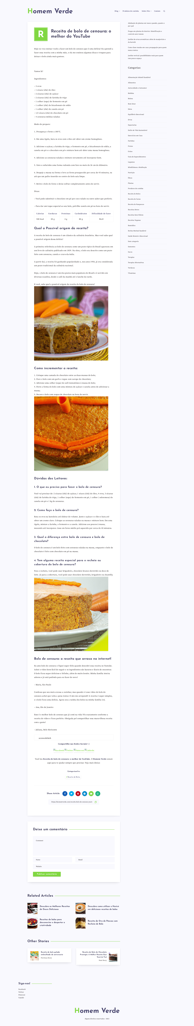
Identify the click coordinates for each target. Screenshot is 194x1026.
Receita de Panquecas (136, 204)
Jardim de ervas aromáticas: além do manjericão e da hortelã (147, 40)
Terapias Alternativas (136, 263)
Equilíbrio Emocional (136, 114)
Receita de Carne (134, 199)
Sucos (130, 252)
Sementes (131, 247)
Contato (157, 11)
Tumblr (21, 998)
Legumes (131, 162)
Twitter (21, 992)
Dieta (130, 109)
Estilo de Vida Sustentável (137, 130)
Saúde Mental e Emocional (138, 236)
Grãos (130, 151)
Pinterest (21, 995)
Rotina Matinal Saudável (137, 231)
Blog (116, 11)
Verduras (131, 268)
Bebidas (131, 93)
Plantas (130, 183)
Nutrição (131, 173)
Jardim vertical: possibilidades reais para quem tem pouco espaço (145, 57)
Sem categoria (133, 241)
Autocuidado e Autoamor (137, 88)
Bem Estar (132, 104)
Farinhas (131, 141)
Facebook (22, 989)
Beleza (130, 99)
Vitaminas (132, 273)
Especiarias (132, 125)
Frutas (130, 146)
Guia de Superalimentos (137, 157)
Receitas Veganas (134, 220)
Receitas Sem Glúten (135, 215)
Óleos (130, 178)
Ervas (130, 120)
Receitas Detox (133, 210)
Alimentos (132, 83)
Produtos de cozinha (131, 11)
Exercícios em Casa (135, 136)
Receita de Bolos (74, 777)
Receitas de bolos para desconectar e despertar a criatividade (52, 923)
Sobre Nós (146, 11)
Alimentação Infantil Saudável (139, 77)
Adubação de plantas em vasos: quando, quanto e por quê (146, 24)
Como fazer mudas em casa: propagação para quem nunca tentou (147, 48)
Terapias (131, 257)
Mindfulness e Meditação (137, 167)
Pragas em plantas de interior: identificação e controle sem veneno (145, 32)
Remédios (131, 226)
